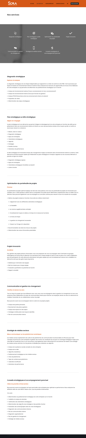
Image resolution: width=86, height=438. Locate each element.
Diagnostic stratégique (15, 37)
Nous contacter (74, 3)
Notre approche (49, 3)
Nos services (40, 3)
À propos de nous (60, 3)
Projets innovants (70, 37)
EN (67, 3)
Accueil (32, 3)
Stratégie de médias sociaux (34, 51)
